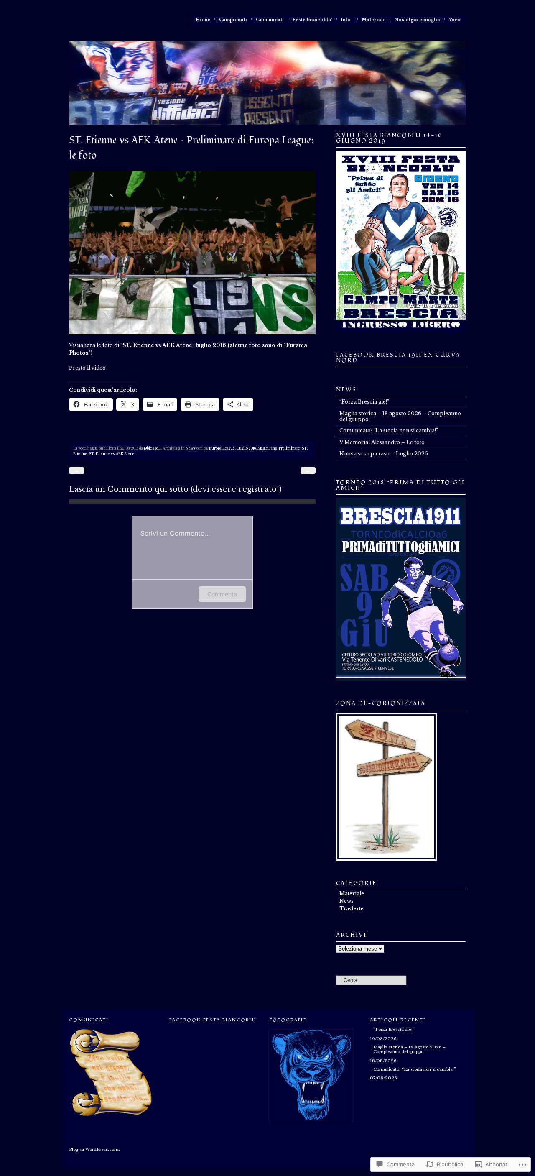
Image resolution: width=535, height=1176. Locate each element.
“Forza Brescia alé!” (364, 402)
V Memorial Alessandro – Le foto (382, 442)
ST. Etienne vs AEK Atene (112, 454)
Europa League (222, 448)
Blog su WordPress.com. (94, 1149)
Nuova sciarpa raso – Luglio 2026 (383, 453)
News (191, 448)
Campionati (233, 20)
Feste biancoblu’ (312, 20)
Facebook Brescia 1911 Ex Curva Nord (398, 357)
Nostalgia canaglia (417, 20)
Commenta (222, 594)
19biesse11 (152, 448)
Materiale (374, 20)
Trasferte (351, 908)
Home (203, 20)
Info (346, 20)
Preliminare (289, 448)
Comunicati (270, 20)
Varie (455, 20)
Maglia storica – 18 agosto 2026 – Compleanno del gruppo (400, 416)
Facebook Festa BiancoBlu (212, 1020)
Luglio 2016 (246, 448)
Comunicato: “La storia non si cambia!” (388, 430)
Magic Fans (267, 448)
